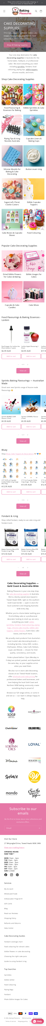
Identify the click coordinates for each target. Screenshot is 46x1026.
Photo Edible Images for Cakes (16, 999)
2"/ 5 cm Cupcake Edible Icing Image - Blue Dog (29, 481)
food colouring (27, 625)
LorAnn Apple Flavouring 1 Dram (30, 347)
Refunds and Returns (12, 923)
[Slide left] (18, 364)
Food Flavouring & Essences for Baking (12, 109)
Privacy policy (37, 1018)
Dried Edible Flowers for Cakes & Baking (12, 275)
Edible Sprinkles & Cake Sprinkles (33, 109)
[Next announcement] (42, 2)
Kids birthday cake (17, 36)
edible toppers (31, 69)
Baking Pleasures (14, 1018)
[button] (4, 11)
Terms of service (11, 1021)
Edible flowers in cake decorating (17, 951)
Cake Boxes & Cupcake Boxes (12, 234)
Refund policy (26, 1018)
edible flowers (19, 631)
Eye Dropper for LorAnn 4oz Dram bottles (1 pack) (11, 347)
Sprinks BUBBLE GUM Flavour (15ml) (9, 417)
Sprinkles (23, 33)
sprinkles (20, 66)
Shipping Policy (10, 918)
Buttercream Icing (34, 169)
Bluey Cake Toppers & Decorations (20, 454)
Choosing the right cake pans (15, 956)
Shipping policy (23, 1021)
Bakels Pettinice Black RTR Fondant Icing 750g (10, 550)
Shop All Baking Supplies (17, 45)
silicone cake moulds (20, 628)
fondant (18, 625)
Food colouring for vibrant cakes (16, 947)
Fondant (7, 994)
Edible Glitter (9, 980)
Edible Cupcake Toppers (34, 203)
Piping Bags (8, 990)
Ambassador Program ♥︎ (13, 899)
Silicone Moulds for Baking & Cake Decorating (12, 171)
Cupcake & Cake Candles (12, 306)
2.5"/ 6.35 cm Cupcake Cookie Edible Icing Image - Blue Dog (10, 481)
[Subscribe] (39, 828)
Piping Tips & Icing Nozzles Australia (12, 139)
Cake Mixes (34, 305)
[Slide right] (27, 364)
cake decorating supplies (19, 594)
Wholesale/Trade (10, 894)
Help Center (9, 928)
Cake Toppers (13, 33)
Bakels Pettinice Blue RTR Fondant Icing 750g (29, 550)
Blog (6, 908)
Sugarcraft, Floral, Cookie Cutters (12, 203)
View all (23, 371)
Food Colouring (34, 233)
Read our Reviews (11, 913)
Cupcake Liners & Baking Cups (34, 139)
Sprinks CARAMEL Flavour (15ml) (29, 417)
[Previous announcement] (4, 2)
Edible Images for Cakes (34, 275)
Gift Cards (8, 904)
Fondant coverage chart (13, 942)
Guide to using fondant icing (15, 961)
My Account (8, 889)
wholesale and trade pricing (24, 676)
